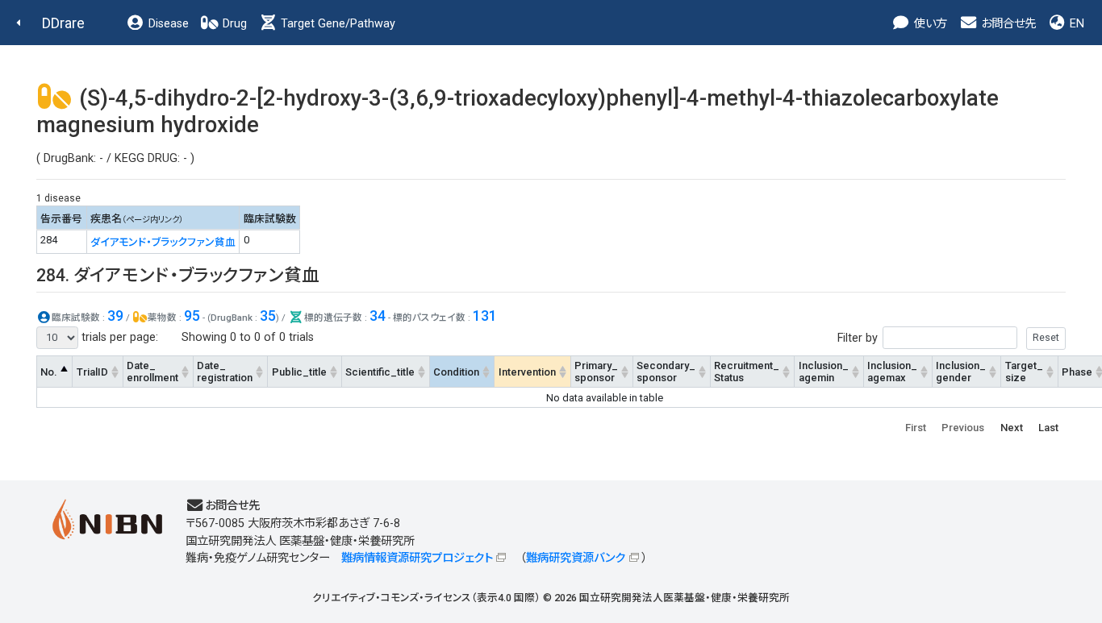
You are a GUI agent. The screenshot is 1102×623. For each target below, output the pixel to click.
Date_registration (225, 371)
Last (1048, 428)
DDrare (63, 23)
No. (48, 372)
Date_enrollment (152, 371)
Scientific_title (380, 372)
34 (377, 315)
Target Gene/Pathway (336, 24)
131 (485, 315)
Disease (167, 24)
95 (192, 315)
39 (115, 315)
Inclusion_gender (961, 371)
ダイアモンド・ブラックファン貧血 (163, 242)
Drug (233, 24)
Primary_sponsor (596, 371)
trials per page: (118, 337)
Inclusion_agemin (824, 371)
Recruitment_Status (746, 371)
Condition (456, 372)
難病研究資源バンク (575, 558)
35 (268, 315)
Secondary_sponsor (666, 371)
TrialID (92, 372)
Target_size (1024, 371)
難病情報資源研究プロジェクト (417, 558)
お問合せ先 (1007, 24)
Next (1011, 428)
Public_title (299, 372)
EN (1075, 24)
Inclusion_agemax (892, 371)
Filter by (857, 337)
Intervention (527, 372)
